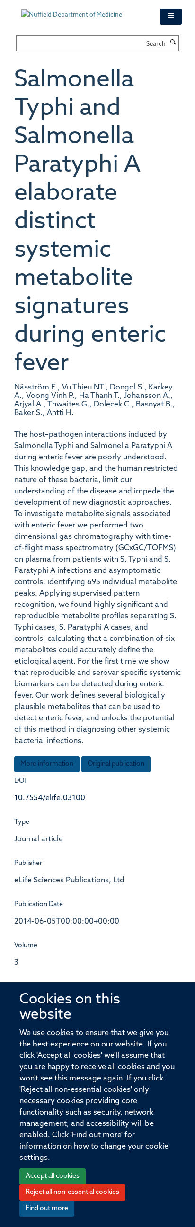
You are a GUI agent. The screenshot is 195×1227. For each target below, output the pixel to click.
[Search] (173, 43)
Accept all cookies (53, 1176)
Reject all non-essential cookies (72, 1192)
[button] (171, 17)
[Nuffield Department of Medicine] (83, 10)
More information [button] (46, 764)
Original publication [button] (116, 764)
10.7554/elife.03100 (49, 798)
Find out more (47, 1208)
